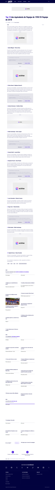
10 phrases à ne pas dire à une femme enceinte (12, 348)
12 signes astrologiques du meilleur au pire (27, 431)
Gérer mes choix (20, 63)
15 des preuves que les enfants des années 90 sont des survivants (27, 371)
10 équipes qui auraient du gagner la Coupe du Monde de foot (12, 306)
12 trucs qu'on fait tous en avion (11, 359)
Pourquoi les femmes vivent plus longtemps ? (26, 394)
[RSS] (48, 467)
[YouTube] (38, 467)
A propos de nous (8, 476)
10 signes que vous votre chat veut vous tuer (27, 348)
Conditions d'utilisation (25, 474)
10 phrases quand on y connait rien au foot (12, 318)
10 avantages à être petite (10, 420)
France (11, 263)
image (14, 263)
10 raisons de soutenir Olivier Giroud (27, 293)
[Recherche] (49, 1)
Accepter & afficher (27, 63)
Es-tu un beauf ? (8, 442)
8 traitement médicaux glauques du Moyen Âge (12, 370)
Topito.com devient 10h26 (9, 474)
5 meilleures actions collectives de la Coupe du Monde (27, 316)
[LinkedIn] (43, 467)
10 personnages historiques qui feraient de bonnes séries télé (27, 455)
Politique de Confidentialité (26, 476)
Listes (15, 1)
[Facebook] (11, 467)
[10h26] (10, 1)
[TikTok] (33, 467)
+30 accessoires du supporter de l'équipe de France (26, 304)
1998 (17, 263)
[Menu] (6, 1)
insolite (8, 263)
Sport (9, 22)
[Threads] (22, 467)
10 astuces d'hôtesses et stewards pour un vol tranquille (27, 360)
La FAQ (6, 479)
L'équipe (7, 477)
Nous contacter (8, 483)
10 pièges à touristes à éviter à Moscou (12, 454)
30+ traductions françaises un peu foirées (11, 431)
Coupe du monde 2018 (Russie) (22, 263)
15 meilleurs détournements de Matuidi (27, 282)
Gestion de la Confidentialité (26, 477)
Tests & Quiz (20, 1)
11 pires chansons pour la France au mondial (12, 330)
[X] (17, 467)
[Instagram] (6, 467)
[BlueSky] (27, 467)
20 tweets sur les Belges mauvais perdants (11, 295)
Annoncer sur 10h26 (39, 474)
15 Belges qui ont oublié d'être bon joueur (12, 283)
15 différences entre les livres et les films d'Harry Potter (12, 381)
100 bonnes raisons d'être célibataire (12, 393)
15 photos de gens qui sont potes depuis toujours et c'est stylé (26, 383)
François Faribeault (16, 22)
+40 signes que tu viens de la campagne (28, 442)
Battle (29, 1)
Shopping (24, 1)
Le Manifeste (7, 481)
